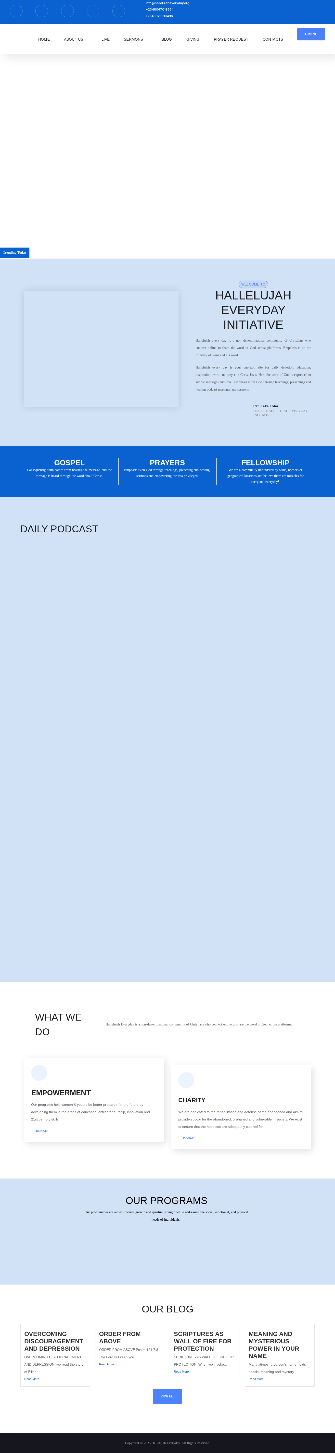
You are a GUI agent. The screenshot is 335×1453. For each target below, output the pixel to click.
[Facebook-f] (16, 11)
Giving (193, 39)
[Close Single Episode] (59, 575)
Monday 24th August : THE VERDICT (47, 644)
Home (44, 39)
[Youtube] (118, 11)
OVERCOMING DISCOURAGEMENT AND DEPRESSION (76, 253)
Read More (31, 1379)
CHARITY (192, 1099)
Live (106, 39)
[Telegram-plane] (41, 11)
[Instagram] (67, 11)
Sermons (133, 39)
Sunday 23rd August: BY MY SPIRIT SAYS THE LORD (60, 689)
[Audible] (93, 11)
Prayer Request (231, 39)
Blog (167, 39)
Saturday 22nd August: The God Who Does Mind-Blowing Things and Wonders (75, 735)
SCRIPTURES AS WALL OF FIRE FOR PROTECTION (203, 1341)
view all (167, 1396)
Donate (41, 1131)
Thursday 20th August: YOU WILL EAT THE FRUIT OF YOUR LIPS (70, 826)
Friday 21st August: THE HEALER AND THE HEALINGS (62, 780)
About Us (73, 39)
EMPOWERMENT (61, 1093)
